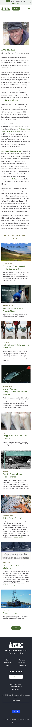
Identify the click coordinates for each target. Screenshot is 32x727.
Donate (16, 677)
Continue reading (18, 537)
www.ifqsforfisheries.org (9, 100)
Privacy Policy (16, 722)
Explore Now (15, 3)
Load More (16, 628)
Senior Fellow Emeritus (12, 53)
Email (27, 53)
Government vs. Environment (10, 179)
